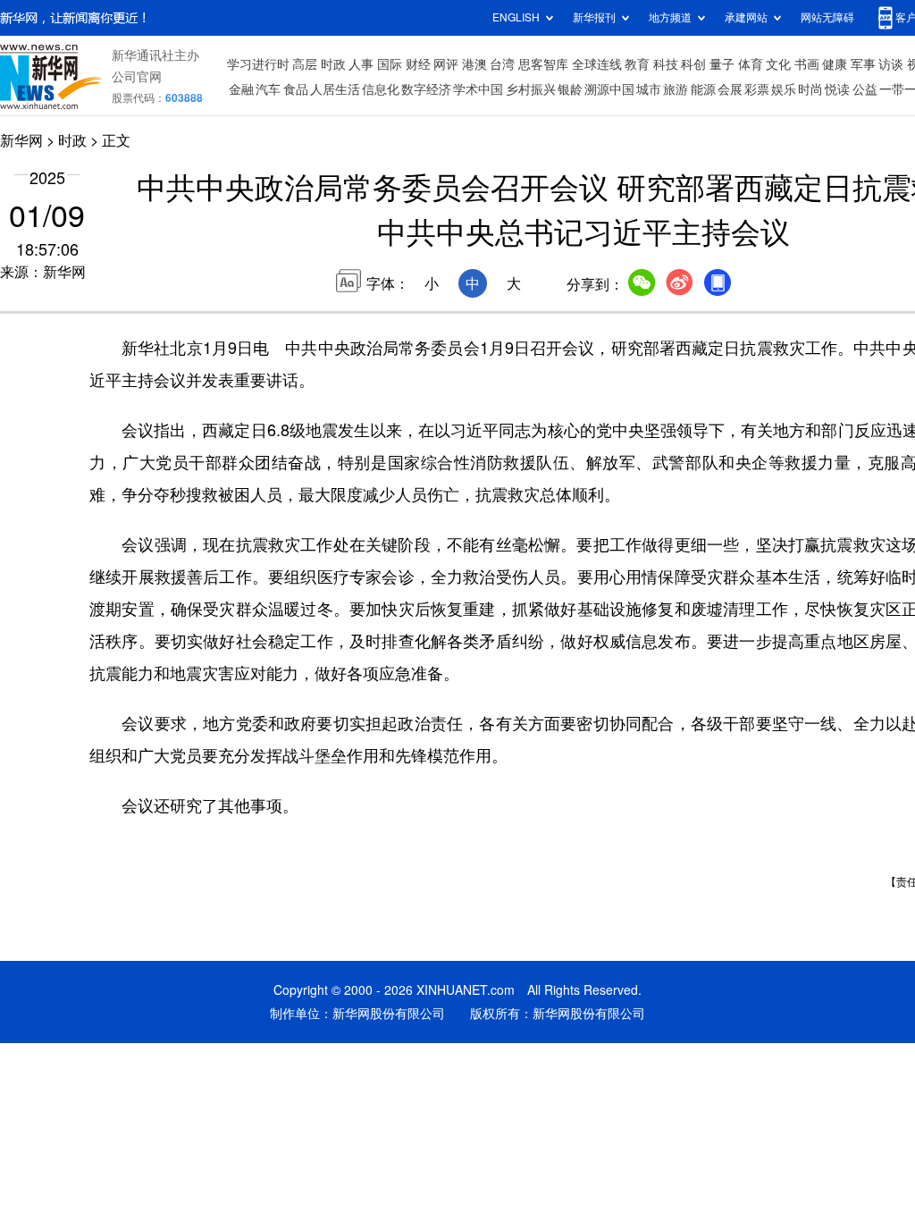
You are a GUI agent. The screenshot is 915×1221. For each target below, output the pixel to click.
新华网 (21, 140)
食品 (295, 89)
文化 (778, 64)
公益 (864, 89)
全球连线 (597, 64)
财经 (418, 64)
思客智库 (543, 64)
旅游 (675, 89)
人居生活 (335, 89)
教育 (637, 64)
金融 (241, 89)
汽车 (268, 89)
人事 (361, 64)
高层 (304, 64)
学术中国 (478, 89)
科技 (665, 64)
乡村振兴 (531, 89)
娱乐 (783, 89)
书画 (806, 64)
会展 (730, 89)
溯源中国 (609, 89)
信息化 (380, 89)
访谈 (890, 64)
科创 (693, 64)
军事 (863, 64)
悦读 (837, 89)
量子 (722, 64)
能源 (703, 89)
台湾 (502, 64)
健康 (834, 64)
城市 (648, 89)
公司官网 (137, 77)
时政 (333, 64)
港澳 (474, 64)
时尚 (810, 89)
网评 (445, 64)
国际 (389, 64)
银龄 (570, 89)
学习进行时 (258, 64)
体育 (750, 64)
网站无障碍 (827, 17)
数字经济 (426, 89)
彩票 (756, 89)
